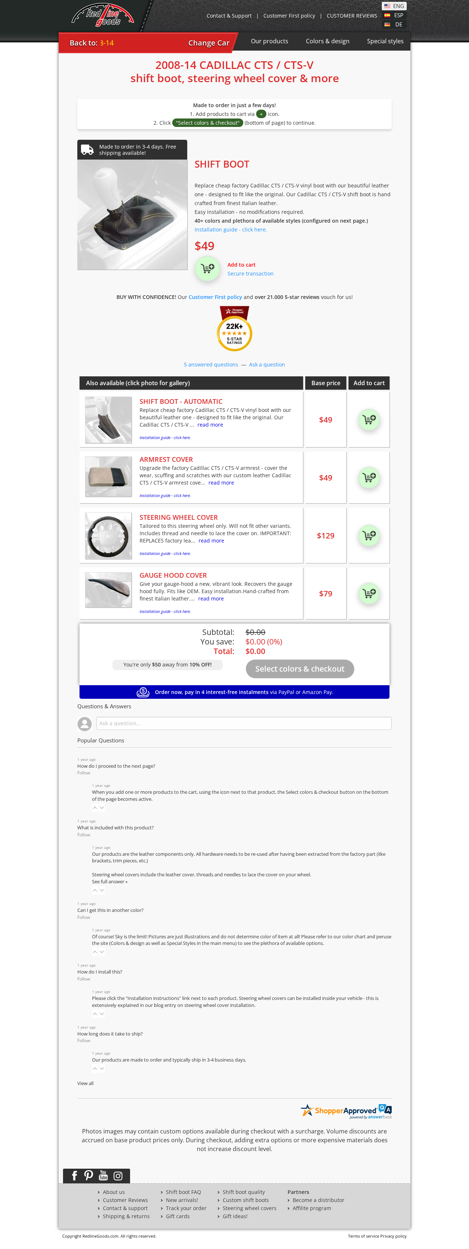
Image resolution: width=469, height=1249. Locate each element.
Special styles (385, 41)
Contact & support (125, 1208)
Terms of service (363, 1236)
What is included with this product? (115, 828)
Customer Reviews (125, 1200)
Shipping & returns (126, 1216)
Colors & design (328, 41)
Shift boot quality (244, 1192)
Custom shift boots (246, 1200)
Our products (269, 41)
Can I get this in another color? (110, 910)
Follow (83, 773)
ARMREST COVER (166, 459)
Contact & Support (229, 15)
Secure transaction (251, 273)
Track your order (186, 1208)
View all (85, 1083)
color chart (354, 937)
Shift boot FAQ (183, 1192)
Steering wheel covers (250, 1208)
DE (398, 24)
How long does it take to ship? (110, 1034)
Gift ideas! (235, 1216)
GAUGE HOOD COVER (173, 575)
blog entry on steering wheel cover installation (204, 1005)
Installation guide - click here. (231, 229)
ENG (398, 5)
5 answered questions (211, 364)
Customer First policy (289, 15)
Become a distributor (318, 1200)
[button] (95, 807)
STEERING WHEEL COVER (179, 517)
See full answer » (110, 882)
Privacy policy (393, 1236)
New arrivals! (182, 1200)
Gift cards (178, 1216)
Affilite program (312, 1208)
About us (114, 1192)
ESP (398, 14)
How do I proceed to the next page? (116, 766)
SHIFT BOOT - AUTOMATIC (181, 401)
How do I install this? (99, 972)
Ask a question (267, 364)
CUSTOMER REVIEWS (352, 15)
